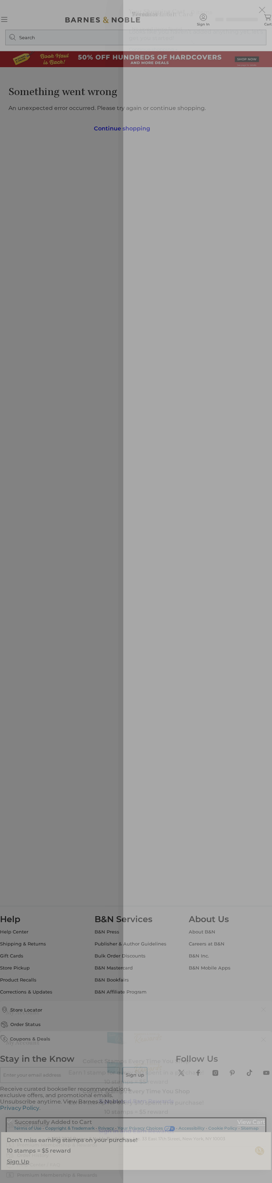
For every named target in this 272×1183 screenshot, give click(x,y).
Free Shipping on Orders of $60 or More (136, 4)
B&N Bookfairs (114, 977)
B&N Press (109, 929)
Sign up (141, 1073)
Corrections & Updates (34, 989)
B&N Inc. (196, 953)
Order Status (34, 1022)
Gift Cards (20, 953)
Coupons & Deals (38, 1036)
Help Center (22, 929)
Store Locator (35, 1008)
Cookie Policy (222, 1119)
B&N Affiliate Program (123, 989)
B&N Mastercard (116, 965)
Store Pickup (23, 965)
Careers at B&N (204, 941)
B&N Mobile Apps (207, 965)
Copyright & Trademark (70, 1119)
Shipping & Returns (31, 941)
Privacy (106, 1119)
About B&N (199, 929)
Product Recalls (26, 977)
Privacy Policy (42, 1099)
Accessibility (191, 1119)
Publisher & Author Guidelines (133, 941)
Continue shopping (122, 126)
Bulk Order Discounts (122, 953)
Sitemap (250, 1119)
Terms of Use (27, 1119)
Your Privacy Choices (140, 1119)
